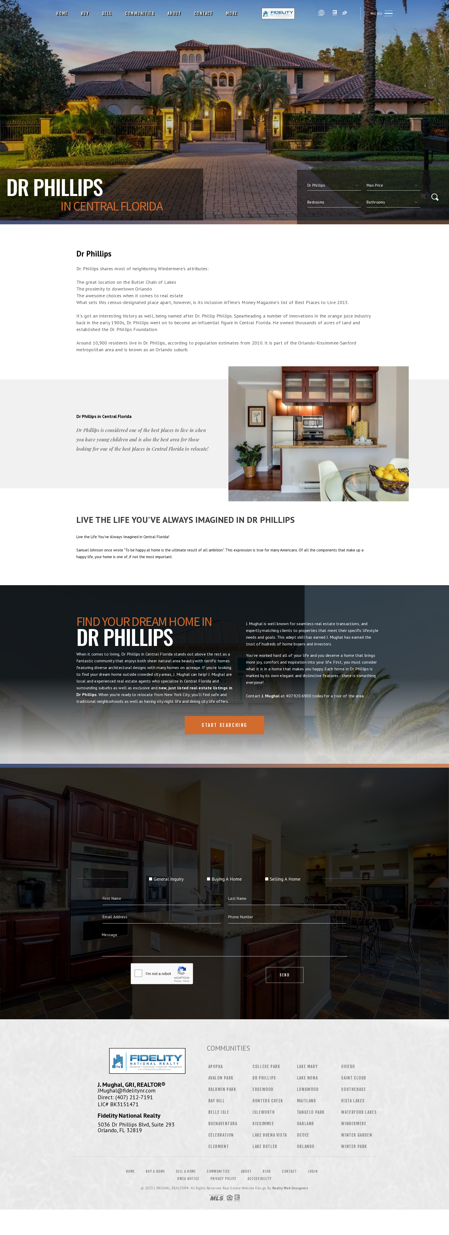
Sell (107, 13)
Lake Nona (307, 1078)
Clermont (218, 1146)
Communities (140, 13)
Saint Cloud (353, 1078)
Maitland (306, 1100)
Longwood (308, 1089)
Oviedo (348, 1066)
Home (62, 13)
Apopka (215, 1066)
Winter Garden (356, 1135)
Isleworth (264, 1112)
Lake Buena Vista (270, 1135)
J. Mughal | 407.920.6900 (280, 13)
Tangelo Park (311, 1112)
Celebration (221, 1135)
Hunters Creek (268, 1100)
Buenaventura (222, 1123)
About (174, 13)
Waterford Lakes (359, 1112)
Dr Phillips (264, 1078)
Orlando (306, 1146)
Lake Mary (307, 1066)
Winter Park (354, 1146)
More (232, 13)
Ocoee (303, 1135)
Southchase (353, 1089)
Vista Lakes (353, 1100)
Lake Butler (265, 1146)
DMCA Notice (188, 1179)
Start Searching (224, 725)
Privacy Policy (223, 1179)
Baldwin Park (222, 1089)
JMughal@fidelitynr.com (127, 1090)
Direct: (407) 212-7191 (125, 1097)
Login (313, 1171)
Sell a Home (186, 1171)
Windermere (353, 1123)
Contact (203, 13)
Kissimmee (263, 1123)
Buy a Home (155, 1171)
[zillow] (344, 13)
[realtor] (335, 13)
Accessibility (260, 1179)
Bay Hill (216, 1100)
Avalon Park (221, 1078)
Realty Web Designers (290, 1188)
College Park (266, 1066)
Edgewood (263, 1089)
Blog (267, 1171)
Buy (85, 13)
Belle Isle (218, 1112)
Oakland (305, 1123)
